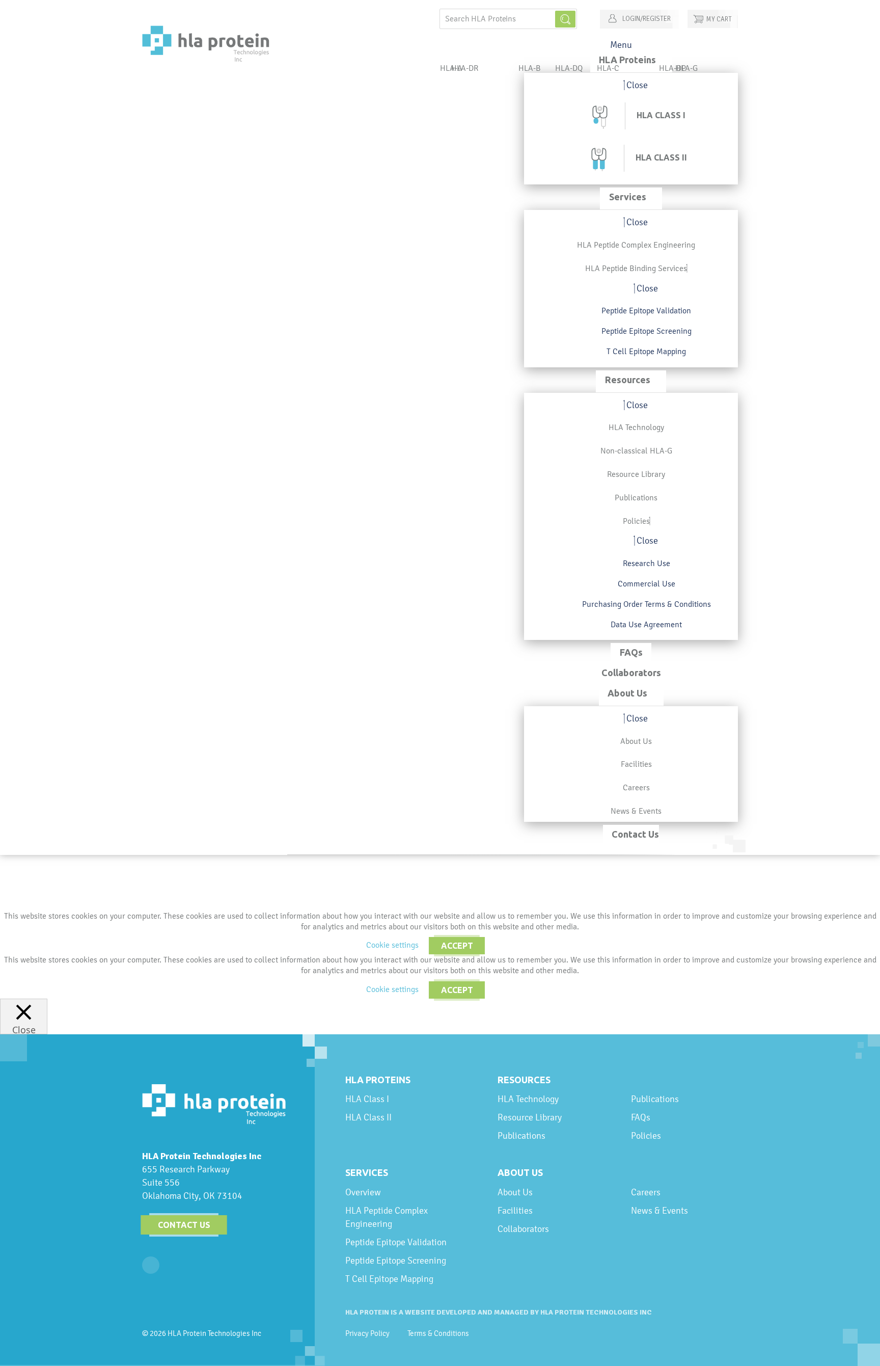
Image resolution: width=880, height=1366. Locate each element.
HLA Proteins (377, 1080)
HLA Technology (528, 1098)
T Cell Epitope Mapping (389, 1278)
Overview (363, 1192)
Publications (521, 1135)
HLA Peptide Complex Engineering (386, 1217)
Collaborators (523, 1228)
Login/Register (646, 19)
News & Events (659, 1210)
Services (366, 1172)
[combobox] (508, 19)
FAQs (640, 1117)
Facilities (515, 1210)
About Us (520, 1172)
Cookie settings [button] (392, 945)
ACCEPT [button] (457, 945)
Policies (646, 1135)
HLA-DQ (569, 68)
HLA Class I (367, 1098)
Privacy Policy (367, 1333)
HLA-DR (464, 68)
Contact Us (184, 1224)
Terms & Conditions (438, 1333)
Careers (646, 1192)
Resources (524, 1080)
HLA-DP (672, 68)
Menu (621, 44)
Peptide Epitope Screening (395, 1260)
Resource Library (530, 1117)
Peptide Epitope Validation (396, 1242)
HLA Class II (368, 1117)
